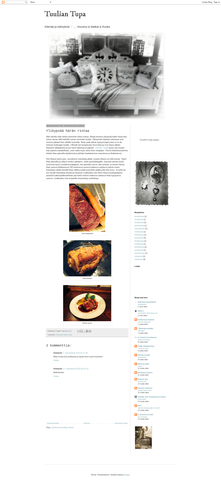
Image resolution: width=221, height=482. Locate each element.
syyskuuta (139, 259)
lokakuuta (139, 256)
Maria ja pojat (143, 364)
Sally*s (141, 311)
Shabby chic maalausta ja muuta (152, 397)
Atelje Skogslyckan (146, 346)
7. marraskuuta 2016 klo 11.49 (75, 353)
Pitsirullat (141, 331)
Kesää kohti (142, 381)
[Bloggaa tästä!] (81, 331)
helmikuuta (139, 222)
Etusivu (87, 423)
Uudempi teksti (53, 423)
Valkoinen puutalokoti (147, 302)
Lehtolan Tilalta (101, 148)
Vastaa (56, 360)
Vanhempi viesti (121, 423)
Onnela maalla (144, 355)
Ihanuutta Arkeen (145, 373)
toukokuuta (139, 241)
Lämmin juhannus (144, 322)
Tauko (140, 366)
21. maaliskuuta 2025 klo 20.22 (76, 369)
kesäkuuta (139, 219)
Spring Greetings (144, 340)
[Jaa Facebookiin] (87, 331)
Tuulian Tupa (65, 14)
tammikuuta (139, 216)
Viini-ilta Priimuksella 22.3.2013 (149, 408)
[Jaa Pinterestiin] (90, 331)
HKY (140, 406)
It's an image (142, 417)
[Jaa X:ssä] (84, 331)
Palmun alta (143, 379)
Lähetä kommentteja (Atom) (62, 427)
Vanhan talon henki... (145, 390)
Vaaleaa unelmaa (145, 388)
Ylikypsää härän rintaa (64, 335)
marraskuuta (140, 229)
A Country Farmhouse (147, 337)
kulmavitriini (142, 399)
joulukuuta (139, 238)
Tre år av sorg (143, 348)
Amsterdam (142, 357)
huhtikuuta (139, 232)
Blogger (127, 475)
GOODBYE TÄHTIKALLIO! (148, 313)
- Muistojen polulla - (146, 329)
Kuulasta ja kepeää (146, 320)
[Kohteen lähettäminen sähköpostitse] (78, 331)
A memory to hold (145, 415)
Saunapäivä (142, 304)
